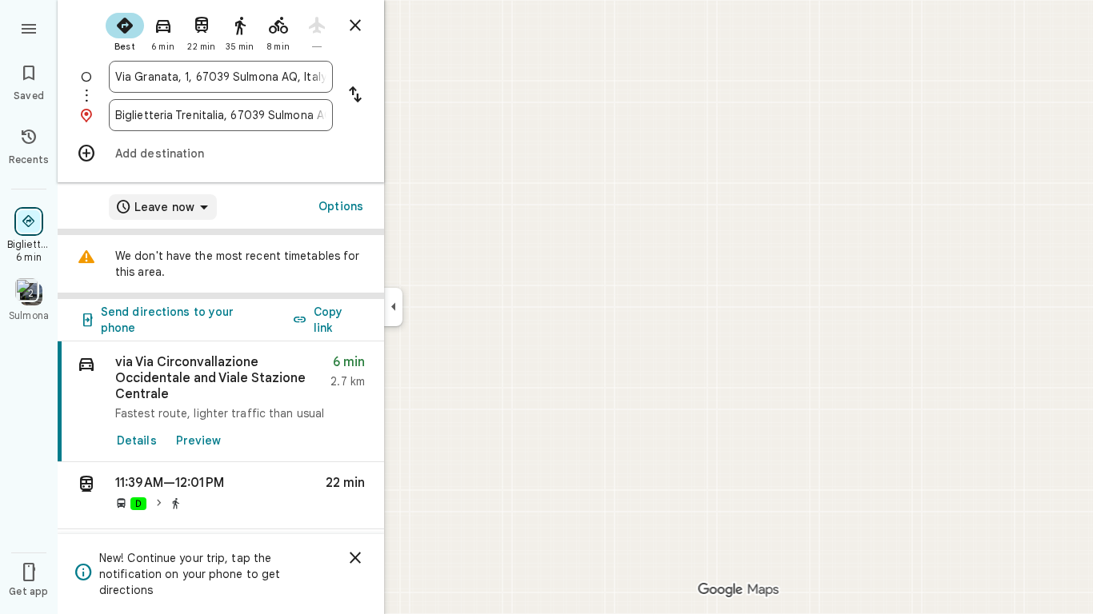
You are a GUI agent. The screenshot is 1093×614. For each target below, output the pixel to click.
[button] (221, 495)
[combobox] (220, 77)
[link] (221, 401)
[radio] (125, 30)
